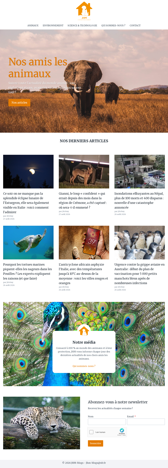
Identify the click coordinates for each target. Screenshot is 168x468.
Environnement (53, 25)
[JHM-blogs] (84, 11)
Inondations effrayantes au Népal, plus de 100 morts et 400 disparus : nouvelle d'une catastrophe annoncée (139, 200)
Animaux (32, 25)
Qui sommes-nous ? (113, 25)
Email (131, 416)
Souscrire (95, 443)
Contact (135, 25)
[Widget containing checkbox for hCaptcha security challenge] (107, 432)
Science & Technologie (82, 25)
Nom (90, 416)
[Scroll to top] (161, 464)
